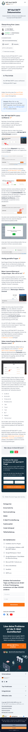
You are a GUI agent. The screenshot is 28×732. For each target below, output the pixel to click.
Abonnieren (14, 604)
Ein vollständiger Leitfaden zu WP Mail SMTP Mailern (15, 548)
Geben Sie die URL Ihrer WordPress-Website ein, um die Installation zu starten (13, 474)
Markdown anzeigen (9, 51)
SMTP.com (8, 573)
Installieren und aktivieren (14, 487)
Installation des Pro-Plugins (13, 543)
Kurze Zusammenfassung (10, 40)
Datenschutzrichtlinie (7, 708)
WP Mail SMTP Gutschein (7, 712)
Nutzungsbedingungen (7, 706)
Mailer (5, 516)
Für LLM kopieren (8, 47)
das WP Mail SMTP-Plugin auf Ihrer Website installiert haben (12, 94)
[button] (12, 452)
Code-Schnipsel (8, 528)
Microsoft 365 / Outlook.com (14, 562)
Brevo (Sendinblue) (11, 565)
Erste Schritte (8, 508)
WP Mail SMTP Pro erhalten (13, 646)
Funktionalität (8, 524)
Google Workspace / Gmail (13, 553)
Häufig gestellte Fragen (10, 83)
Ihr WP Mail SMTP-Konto (14, 170)
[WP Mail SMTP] (9, 3)
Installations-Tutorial (7, 337)
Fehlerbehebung (8, 532)
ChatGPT (6, 44)
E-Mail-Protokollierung (11, 520)
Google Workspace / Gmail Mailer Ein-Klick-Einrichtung (15, 557)
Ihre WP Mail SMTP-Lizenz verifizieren (14, 80)
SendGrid (8, 569)
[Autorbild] (2, 29)
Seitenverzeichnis (6, 710)
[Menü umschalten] (25, 2)
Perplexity (16, 44)
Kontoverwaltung (9, 512)
